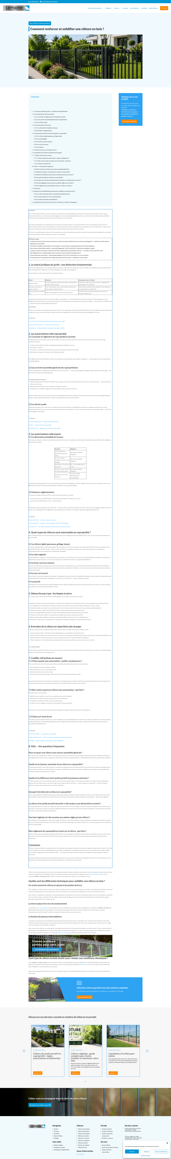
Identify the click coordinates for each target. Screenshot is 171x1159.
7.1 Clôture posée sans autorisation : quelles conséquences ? (51, 158)
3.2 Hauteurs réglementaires (42, 130)
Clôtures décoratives (83, 1131)
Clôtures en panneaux (84, 1129)
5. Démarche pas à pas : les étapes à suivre (44, 150)
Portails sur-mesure (107, 1138)
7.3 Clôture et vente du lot (42, 163)
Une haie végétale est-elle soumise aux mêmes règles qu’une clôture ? (53, 183)
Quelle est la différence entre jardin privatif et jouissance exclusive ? (53, 174)
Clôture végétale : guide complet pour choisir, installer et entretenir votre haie (133, 1138)
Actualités (144, 8)
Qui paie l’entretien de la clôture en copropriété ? (48, 177)
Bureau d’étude (106, 1145)
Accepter (132, 1151)
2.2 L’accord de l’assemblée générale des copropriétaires (50, 119)
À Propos (56, 1131)
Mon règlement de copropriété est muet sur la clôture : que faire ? (52, 185)
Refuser (146, 1151)
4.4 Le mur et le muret (40, 144)
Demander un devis (128, 121)
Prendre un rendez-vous (39, 1105)
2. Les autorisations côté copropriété (42, 114)
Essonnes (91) (80, 1154)
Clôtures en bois (82, 1147)
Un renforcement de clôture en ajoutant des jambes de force (51, 194)
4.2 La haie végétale (40, 139)
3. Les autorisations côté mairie (41, 125)
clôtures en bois (85, 964)
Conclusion (35, 188)
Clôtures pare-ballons (84, 1133)
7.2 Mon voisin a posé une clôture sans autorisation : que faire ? (52, 161)
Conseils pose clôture (44, 23)
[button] (167, 1143)
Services (116, 8)
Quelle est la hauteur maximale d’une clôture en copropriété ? (51, 172)
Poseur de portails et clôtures (110, 1147)
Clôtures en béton (83, 1143)
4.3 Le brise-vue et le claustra (42, 141)
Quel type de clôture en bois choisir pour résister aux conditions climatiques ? (54, 202)
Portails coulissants (107, 1131)
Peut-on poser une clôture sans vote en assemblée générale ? (51, 169)
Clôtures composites (83, 1140)
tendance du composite (62, 932)
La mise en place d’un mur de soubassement (47, 196)
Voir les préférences (161, 1151)
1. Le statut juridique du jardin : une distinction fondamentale (49, 111)
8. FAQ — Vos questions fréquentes (42, 166)
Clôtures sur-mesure (83, 1138)
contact (88, 971)
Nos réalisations (134, 8)
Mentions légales (58, 1145)
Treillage (56, 1138)
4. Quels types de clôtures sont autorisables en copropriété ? (49, 133)
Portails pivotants (107, 1129)
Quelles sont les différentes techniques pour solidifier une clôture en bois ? (53, 191)
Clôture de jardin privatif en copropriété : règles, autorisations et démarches (133, 1130)
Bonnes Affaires (153, 8)
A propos (125, 8)
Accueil (56, 1129)
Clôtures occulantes (83, 1136)
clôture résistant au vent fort (96, 874)
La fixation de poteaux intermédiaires (45, 199)
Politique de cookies (145, 1155)
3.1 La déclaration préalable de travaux (45, 128)
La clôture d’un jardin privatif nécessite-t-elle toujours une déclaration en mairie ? (57, 180)
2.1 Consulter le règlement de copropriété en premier (49, 117)
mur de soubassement (44, 908)
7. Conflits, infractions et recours (41, 155)
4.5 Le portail (38, 147)
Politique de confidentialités (61, 1149)
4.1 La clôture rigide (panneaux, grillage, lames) (47, 136)
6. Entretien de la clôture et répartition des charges (46, 152)
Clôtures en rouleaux (83, 1145)
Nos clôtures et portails (94, 8)
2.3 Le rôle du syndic (40, 122)
